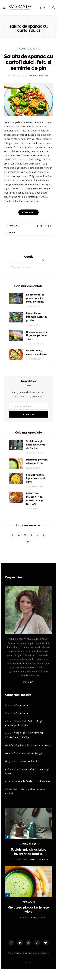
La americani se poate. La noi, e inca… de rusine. (35, 298)
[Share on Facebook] (37, 226)
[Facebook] (11, 943)
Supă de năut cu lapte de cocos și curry (35, 478)
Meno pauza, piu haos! (25, 761)
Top (29, 962)
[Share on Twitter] (41, 226)
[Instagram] (28, 943)
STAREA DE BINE (29, 844)
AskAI (7, 781)
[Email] (49, 226)
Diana (8, 753)
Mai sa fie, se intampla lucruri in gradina (36, 317)
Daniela (9, 745)
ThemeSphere (23, 953)
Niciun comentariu (39, 75)
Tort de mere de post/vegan (28, 753)
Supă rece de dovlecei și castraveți (33, 745)
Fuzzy (7, 761)
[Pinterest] (45, 226)
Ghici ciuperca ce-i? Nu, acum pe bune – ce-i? (37, 335)
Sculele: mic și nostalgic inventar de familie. (36, 445)
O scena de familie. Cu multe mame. (32, 781)
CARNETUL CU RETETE (29, 49)
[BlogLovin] (46, 943)
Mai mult (28, 682)
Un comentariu (37, 917)
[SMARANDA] (20, 8)
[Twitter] (20, 943)
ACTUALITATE (29, 902)
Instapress (10, 769)
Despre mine (21, 705)
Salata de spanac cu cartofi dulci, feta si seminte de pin (28, 62)
